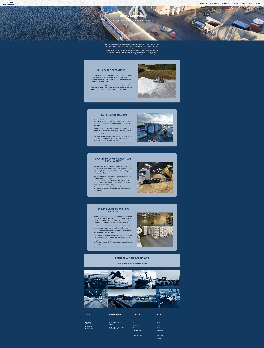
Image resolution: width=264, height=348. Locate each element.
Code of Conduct (161, 333)
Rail (134, 333)
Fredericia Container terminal (209, 3)
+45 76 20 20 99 (88, 330)
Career (243, 3)
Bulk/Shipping (136, 325)
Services (224, 3)
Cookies (159, 338)
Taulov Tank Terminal (137, 335)
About (258, 3)
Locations (235, 3)
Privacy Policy (160, 335)
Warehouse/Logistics (137, 330)
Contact (250, 3)
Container (135, 319)
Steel (134, 322)
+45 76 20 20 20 (88, 326)
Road (134, 327)
